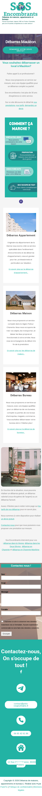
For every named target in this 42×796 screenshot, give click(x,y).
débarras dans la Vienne (13, 543)
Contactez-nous (8, 525)
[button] (21, 704)
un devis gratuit (7, 519)
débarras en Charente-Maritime (25, 550)
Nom (3, 574)
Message (5, 592)
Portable (5, 609)
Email (4, 583)
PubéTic (4, 787)
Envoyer (6, 634)
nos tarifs (20, 105)
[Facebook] (21, 671)
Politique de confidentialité (20, 787)
